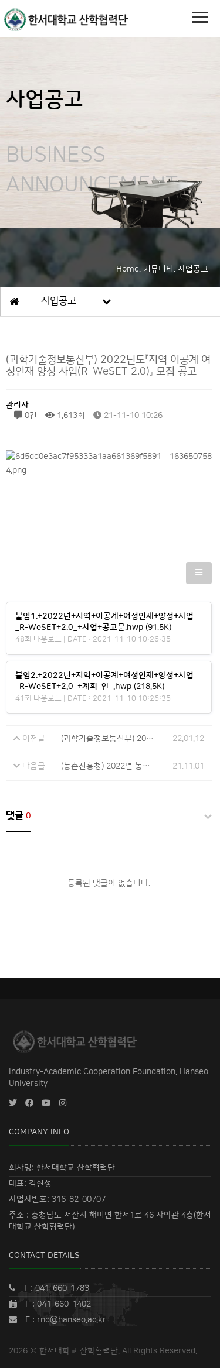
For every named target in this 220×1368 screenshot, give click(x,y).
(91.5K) (104, 622)
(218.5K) (104, 681)
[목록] (199, 573)
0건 (29, 415)
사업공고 (58, 301)
